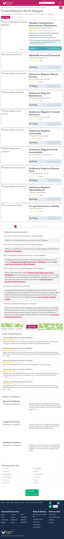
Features (16, 502)
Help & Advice (39, 511)
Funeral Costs (36, 521)
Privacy (28, 502)
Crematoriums (52, 514)
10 (37, 226)
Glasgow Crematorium (13, 251)
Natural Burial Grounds (54, 517)
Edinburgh (7, 483)
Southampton (38, 474)
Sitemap (40, 502)
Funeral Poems (36, 527)
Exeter (36, 480)
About (2, 502)
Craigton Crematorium (11, 422)
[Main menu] (61, 3)
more (8, 356)
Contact (8, 502)
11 (41, 226)
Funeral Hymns (36, 524)
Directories (54, 511)
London (6, 468)
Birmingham (7, 474)
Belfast (36, 471)
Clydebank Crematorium (12, 442)
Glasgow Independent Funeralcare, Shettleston (28, 262)
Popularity (6, 17)
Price (13, 17)
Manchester (7, 477)
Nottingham (38, 468)
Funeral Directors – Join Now (47, 3)
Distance (21, 17)
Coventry (37, 477)
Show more (50, 14)
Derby (36, 483)
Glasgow (6, 471)
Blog (12, 502)
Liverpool (7, 480)
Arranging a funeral (38, 519)
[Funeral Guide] (2, 7)
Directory (22, 502)
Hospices (51, 522)
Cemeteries (51, 519)
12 (44, 226)
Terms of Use (34, 502)
